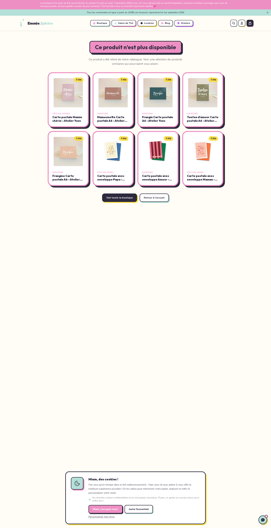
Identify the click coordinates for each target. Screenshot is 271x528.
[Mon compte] (241, 23)
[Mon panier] (250, 23)
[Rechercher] (233, 23)
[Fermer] (267, 12)
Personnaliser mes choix (101, 516)
